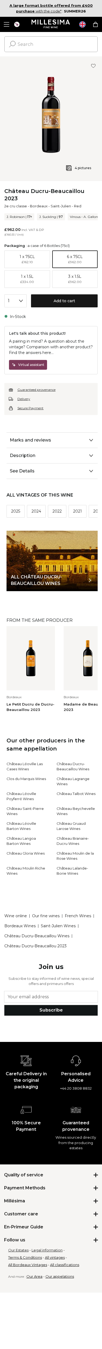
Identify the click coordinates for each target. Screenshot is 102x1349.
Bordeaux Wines (20, 925)
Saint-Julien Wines (58, 925)
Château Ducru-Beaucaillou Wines (36, 935)
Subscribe (51, 1010)
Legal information (47, 1250)
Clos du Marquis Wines (26, 779)
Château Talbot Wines (76, 793)
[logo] (51, 24)
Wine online (15, 915)
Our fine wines (46, 915)
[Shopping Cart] (95, 24)
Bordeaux (39, 206)
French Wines (78, 915)
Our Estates (18, 1250)
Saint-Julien (61, 206)
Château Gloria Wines (26, 853)
